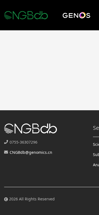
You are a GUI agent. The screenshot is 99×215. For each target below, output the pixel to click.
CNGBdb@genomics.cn (31, 152)
